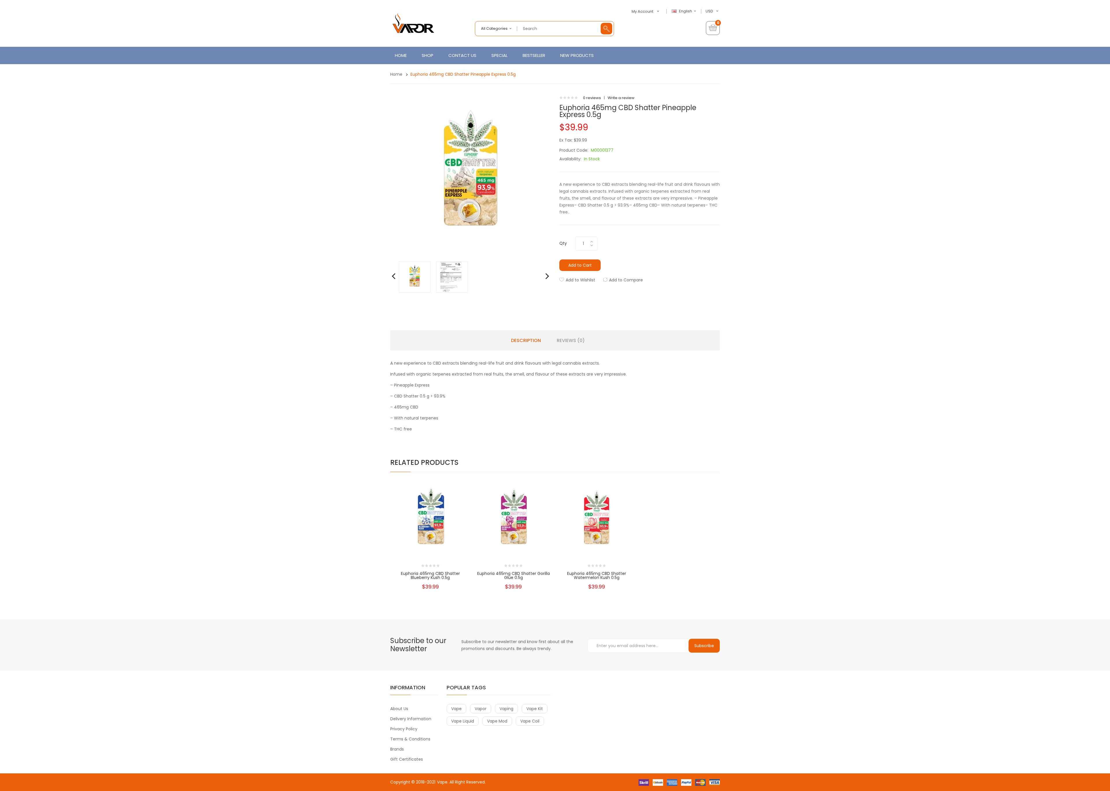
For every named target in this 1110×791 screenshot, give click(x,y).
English (686, 11)
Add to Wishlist (580, 280)
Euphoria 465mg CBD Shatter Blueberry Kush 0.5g (430, 575)
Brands (397, 749)
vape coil (529, 721)
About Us (399, 709)
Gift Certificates (406, 759)
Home (396, 74)
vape (456, 709)
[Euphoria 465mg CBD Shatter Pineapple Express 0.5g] (414, 276)
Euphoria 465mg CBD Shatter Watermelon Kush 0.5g (596, 575)
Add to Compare (626, 280)
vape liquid (462, 721)
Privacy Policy (403, 729)
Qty (563, 243)
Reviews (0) (571, 340)
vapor (480, 709)
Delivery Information (410, 719)
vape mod (497, 721)
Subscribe (704, 646)
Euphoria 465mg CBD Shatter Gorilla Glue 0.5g (513, 575)
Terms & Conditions (410, 739)
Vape (442, 782)
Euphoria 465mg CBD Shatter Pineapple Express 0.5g (463, 74)
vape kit (534, 709)
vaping (506, 709)
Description (526, 340)
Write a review (621, 98)
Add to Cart (580, 265)
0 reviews (592, 98)
